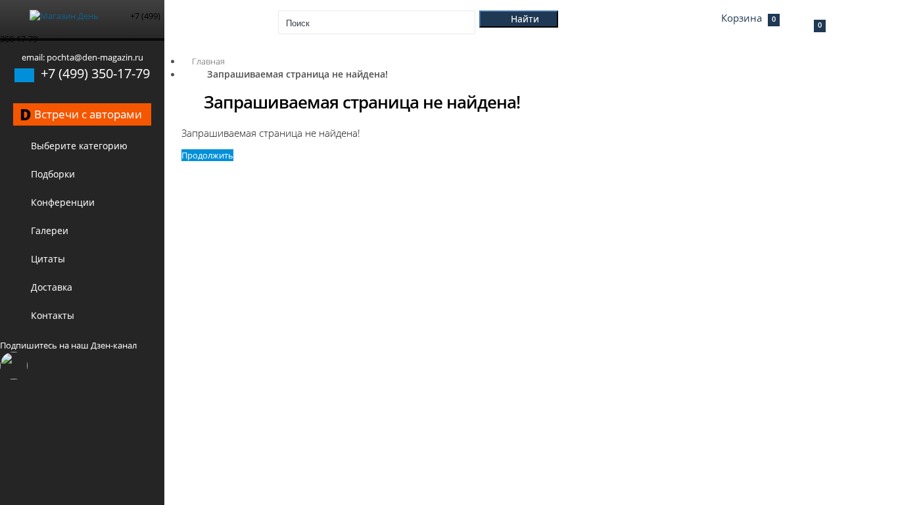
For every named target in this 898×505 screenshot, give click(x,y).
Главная (208, 61)
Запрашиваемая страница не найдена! (297, 74)
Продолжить (207, 155)
